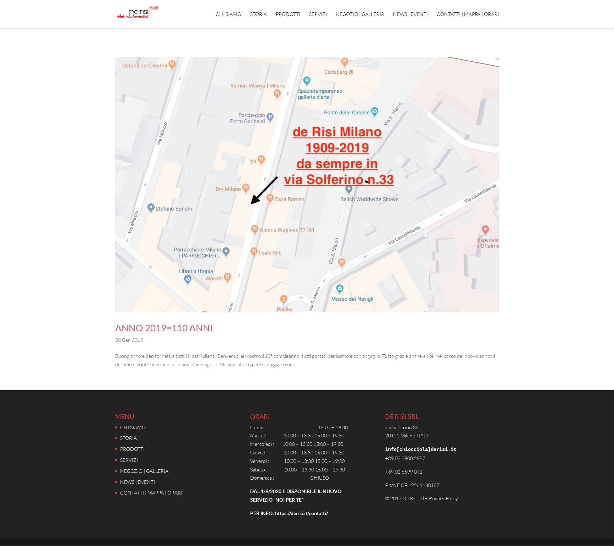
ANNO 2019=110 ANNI (164, 327)
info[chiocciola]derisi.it (420, 449)
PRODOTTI (288, 14)
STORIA (258, 14)
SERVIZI (318, 14)
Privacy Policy (443, 498)
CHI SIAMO (228, 14)
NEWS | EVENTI (410, 14)
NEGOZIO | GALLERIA (360, 14)
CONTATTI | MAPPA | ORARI (468, 14)
